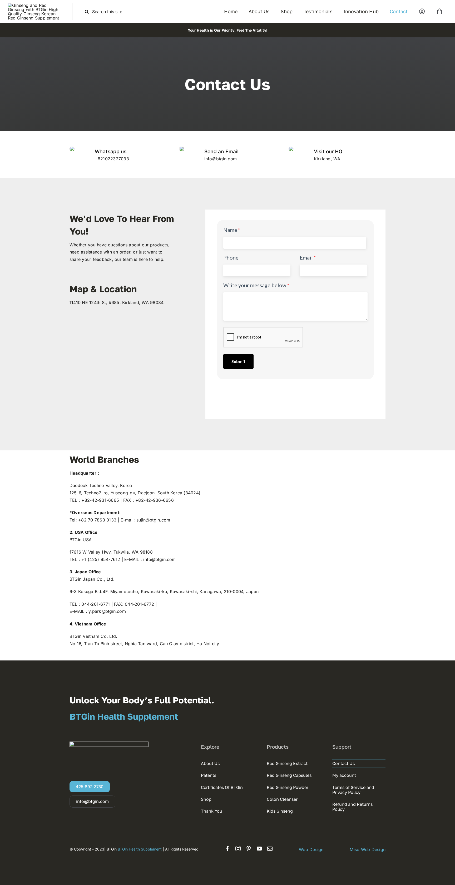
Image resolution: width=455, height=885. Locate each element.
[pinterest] (248, 848)
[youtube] (259, 848)
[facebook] (227, 848)
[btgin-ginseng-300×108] (36, 5)
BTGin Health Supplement (140, 849)
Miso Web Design (367, 849)
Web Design (311, 849)
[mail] (270, 848)
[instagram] (238, 848)
